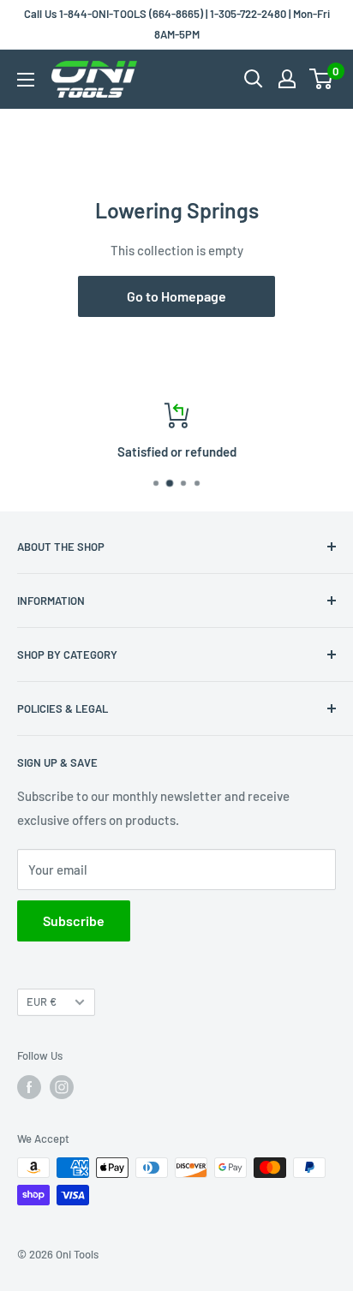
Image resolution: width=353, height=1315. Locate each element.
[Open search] (253, 78)
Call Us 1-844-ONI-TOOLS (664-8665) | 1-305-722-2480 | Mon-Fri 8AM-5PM (177, 24)
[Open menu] (25, 80)
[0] (321, 79)
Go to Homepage (176, 296)
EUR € (42, 1001)
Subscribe (74, 920)
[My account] (287, 78)
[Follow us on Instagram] (62, 1087)
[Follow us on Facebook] (29, 1087)
